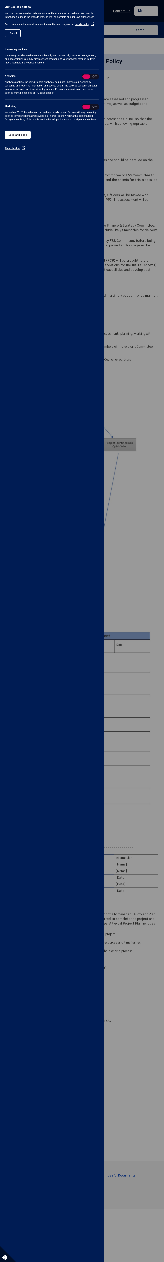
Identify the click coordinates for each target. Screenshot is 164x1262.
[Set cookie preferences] (8, 1254)
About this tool (15, 148)
